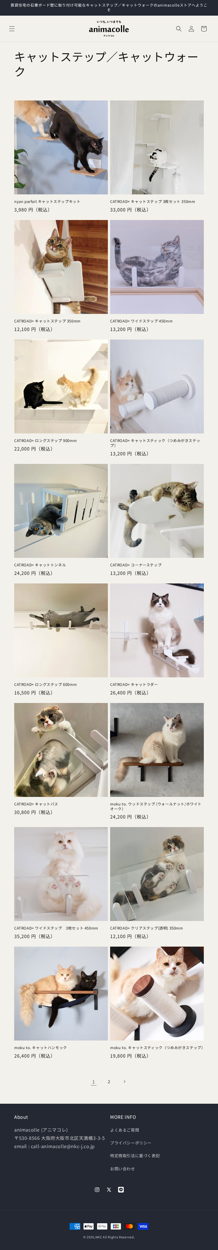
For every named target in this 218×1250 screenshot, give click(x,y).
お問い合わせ (122, 1168)
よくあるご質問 (124, 1130)
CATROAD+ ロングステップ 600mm (45, 684)
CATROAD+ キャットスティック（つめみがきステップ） (155, 443)
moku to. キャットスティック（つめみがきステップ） (157, 1047)
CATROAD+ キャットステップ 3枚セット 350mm (152, 201)
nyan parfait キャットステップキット (47, 201)
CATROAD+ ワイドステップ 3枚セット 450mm (58, 928)
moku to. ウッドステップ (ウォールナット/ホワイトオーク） (156, 806)
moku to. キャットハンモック (40, 1047)
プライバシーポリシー (131, 1143)
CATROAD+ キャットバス (36, 804)
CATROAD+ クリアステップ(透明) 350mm (146, 928)
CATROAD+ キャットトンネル (40, 565)
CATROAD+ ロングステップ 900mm (45, 440)
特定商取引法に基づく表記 (135, 1155)
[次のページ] (124, 1081)
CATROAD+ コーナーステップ (136, 565)
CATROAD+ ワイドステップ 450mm (141, 321)
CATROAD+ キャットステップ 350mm (47, 321)
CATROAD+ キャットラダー (134, 684)
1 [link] (93, 1081)
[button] (12, 28)
